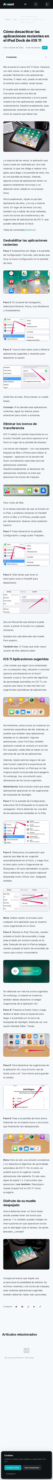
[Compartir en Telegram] (34, 1306)
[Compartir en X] (16, 1306)
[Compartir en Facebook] (22, 1306)
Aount (8, 4)
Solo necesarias (32, 1468)
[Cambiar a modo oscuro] (47, 4)
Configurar (11, 1474)
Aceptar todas (13, 1468)
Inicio (7, 19)
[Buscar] (35, 4)
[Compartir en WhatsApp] (28, 1306)
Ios (15, 19)
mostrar (30, 229)
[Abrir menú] (25, 4)
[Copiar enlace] (40, 1306)
